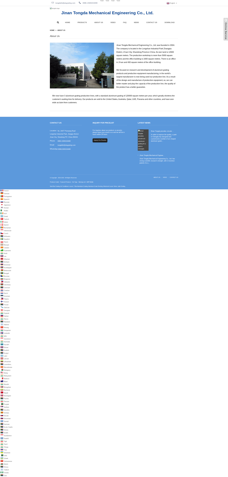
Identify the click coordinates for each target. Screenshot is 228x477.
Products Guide (54, 182)
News (136, 22)
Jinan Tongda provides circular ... (162, 131)
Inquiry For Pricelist (100, 140)
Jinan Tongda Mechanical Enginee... (152, 155)
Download (170, 22)
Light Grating (121, 186)
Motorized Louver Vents (110, 186)
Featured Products (65, 182)
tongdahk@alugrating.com (65, 3)
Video (113, 22)
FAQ (124, 22)
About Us (98, 22)
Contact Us (151, 22)
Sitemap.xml (82, 182)
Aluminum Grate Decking (95, 186)
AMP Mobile (90, 182)
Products (82, 22)
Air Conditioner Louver (66, 186)
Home (67, 22)
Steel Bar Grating (55, 186)
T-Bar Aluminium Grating (81, 186)
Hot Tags (74, 182)
